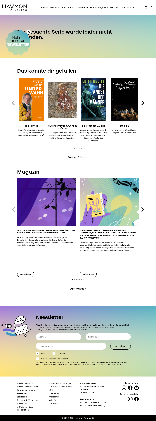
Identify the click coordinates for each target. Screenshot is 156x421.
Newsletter (82, 7)
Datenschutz (54, 393)
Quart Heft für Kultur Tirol (60, 386)
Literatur (61, 353)
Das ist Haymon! (99, 7)
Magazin (54, 7)
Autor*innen (68, 7)
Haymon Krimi (117, 7)
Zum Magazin (78, 288)
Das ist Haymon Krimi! (27, 386)
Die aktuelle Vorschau (27, 400)
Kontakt (131, 7)
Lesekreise (22, 396)
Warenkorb (54, 403)
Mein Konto (54, 400)
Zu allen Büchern (78, 157)
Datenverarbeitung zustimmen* (54, 359)
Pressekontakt (24, 393)
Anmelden (120, 346)
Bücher (44, 7)
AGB (51, 390)
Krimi (43, 353)
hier (115, 364)
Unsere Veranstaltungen (60, 383)
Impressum (54, 396)
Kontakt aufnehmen (26, 390)
